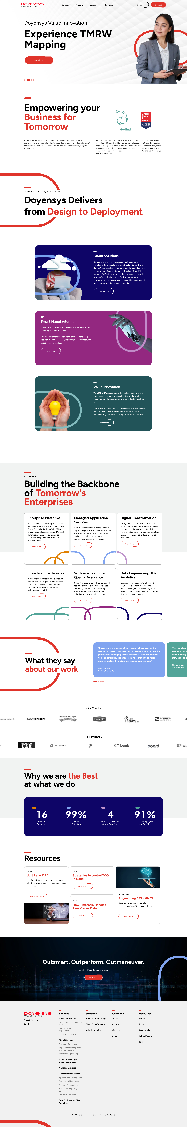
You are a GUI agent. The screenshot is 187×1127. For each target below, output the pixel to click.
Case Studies (145, 1030)
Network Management (68, 1085)
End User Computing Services (68, 1089)
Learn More (36, 547)
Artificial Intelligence (68, 1044)
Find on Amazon (37, 896)
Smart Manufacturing (96, 1018)
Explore (38, 63)
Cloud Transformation (96, 1024)
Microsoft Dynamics (67, 1034)
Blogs (141, 1024)
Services (65, 5)
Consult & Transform (67, 1094)
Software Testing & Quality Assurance (68, 1060)
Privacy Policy (91, 1115)
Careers (116, 1030)
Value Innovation (93, 1030)
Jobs (114, 1036)
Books (142, 1018)
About (115, 1018)
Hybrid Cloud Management (70, 1077)
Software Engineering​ (68, 1053)
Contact (158, 5)
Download (82, 886)
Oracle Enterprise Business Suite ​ (70, 1023)
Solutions (79, 5)
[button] (25, 80)
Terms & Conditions (107, 1115)
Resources (109, 5)
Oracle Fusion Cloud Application (67, 1029)
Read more (83, 916)
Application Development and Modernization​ (70, 1048)
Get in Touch (93, 977)
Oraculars (141, 5)
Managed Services (67, 1068)
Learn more (104, 291)
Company (94, 5)
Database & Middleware (69, 1081)
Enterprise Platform (68, 1018)
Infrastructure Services (69, 1073)
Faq (141, 1042)
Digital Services (66, 1040)
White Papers (145, 1036)
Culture (115, 1024)
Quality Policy (77, 1115)
